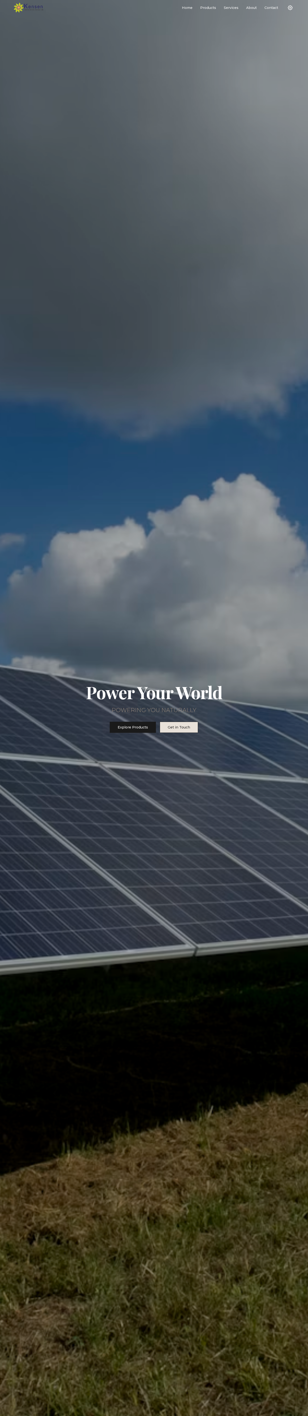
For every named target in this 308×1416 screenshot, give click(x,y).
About (251, 8)
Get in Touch (179, 727)
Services (231, 8)
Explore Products (133, 727)
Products (208, 8)
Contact (271, 8)
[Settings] (290, 7)
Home (187, 8)
